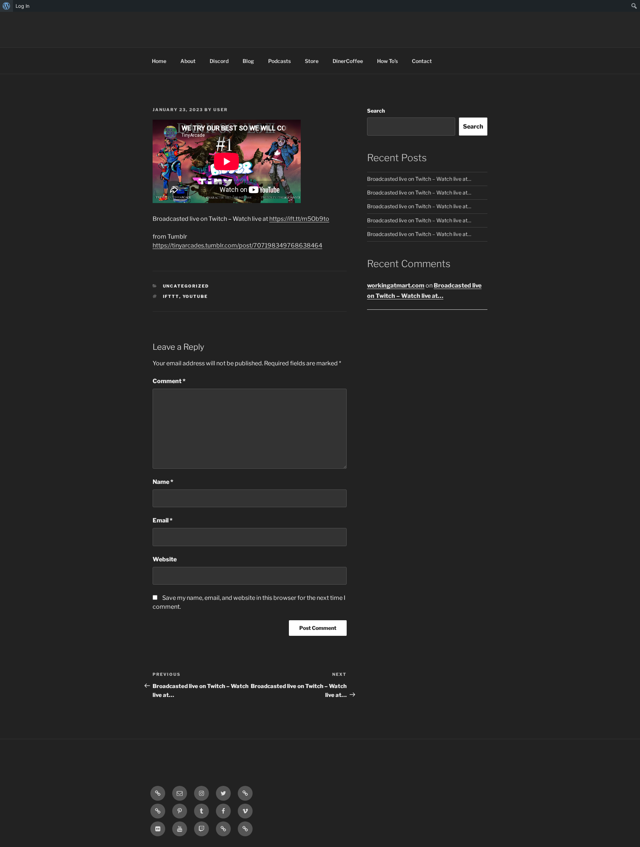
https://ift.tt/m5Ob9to (299, 218)
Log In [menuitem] (23, 6)
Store (312, 61)
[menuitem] (6, 6)
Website (165, 559)
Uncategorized (186, 286)
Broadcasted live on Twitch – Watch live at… (419, 179)
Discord (219, 61)
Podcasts (279, 61)
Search (376, 110)
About (188, 61)
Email (163, 520)
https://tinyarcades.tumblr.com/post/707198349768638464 (237, 245)
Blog (248, 61)
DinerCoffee (348, 61)
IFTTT (171, 296)
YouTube (195, 296)
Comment (169, 381)
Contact (422, 61)
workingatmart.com (395, 285)
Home (159, 61)
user (220, 109)
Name (163, 481)
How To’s (387, 61)
